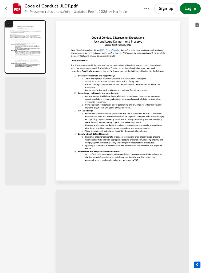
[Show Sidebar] (197, 265)
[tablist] (197, 25)
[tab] (197, 25)
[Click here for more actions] (146, 8)
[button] (25, 47)
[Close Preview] (6, 8)
